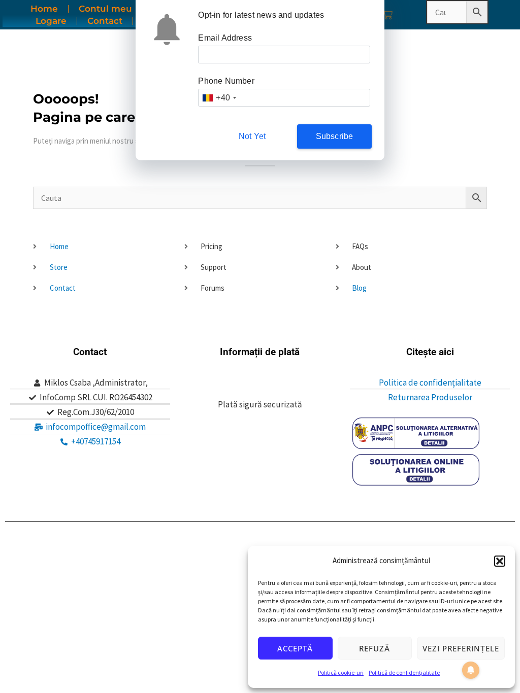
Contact (104, 21)
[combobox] (219, 97)
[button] (500, 561)
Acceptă (295, 648)
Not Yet (252, 136)
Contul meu (105, 9)
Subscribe (334, 136)
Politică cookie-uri (341, 672)
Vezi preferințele (460, 648)
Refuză (374, 648)
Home (44, 9)
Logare (51, 21)
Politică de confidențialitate (404, 672)
